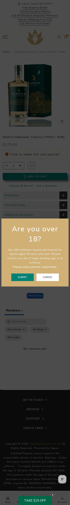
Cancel (47, 277)
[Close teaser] (52, 495)
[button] (35, 500)
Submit (22, 277)
